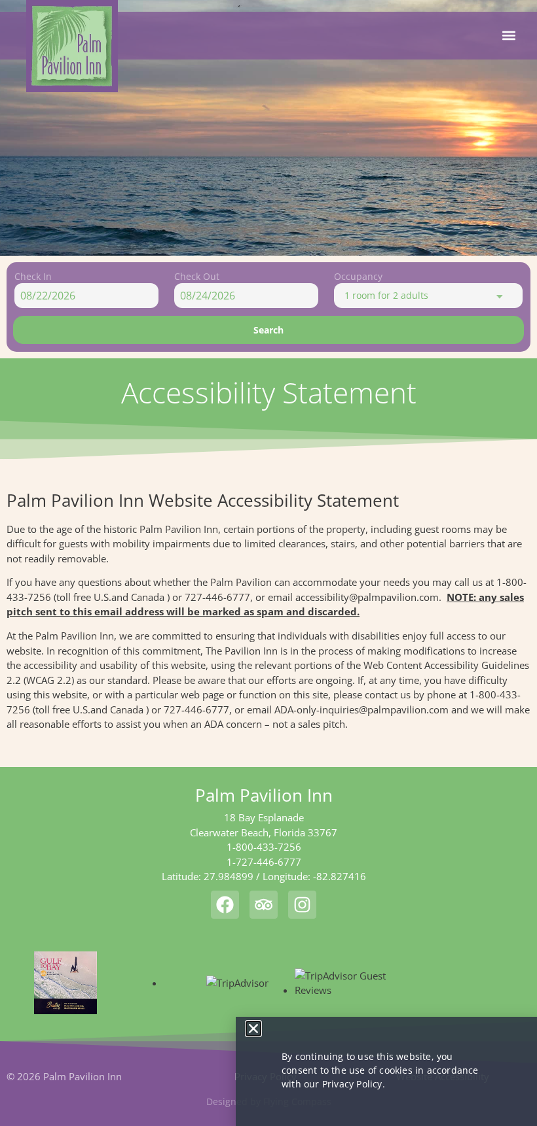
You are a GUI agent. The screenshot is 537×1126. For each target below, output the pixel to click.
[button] (509, 35)
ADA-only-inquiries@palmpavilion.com (361, 709)
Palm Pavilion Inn (264, 795)
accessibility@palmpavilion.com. (368, 597)
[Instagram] (302, 905)
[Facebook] (225, 905)
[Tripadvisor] (264, 905)
